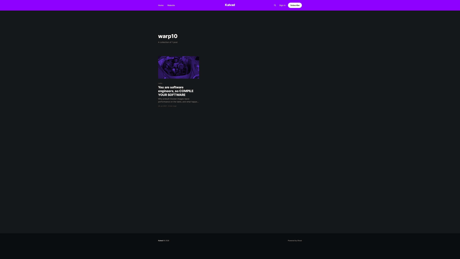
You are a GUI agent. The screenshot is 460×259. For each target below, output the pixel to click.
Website (171, 5)
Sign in (282, 5)
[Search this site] (275, 5)
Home (161, 5)
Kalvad (230, 5)
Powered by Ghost (295, 240)
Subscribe (294, 5)
